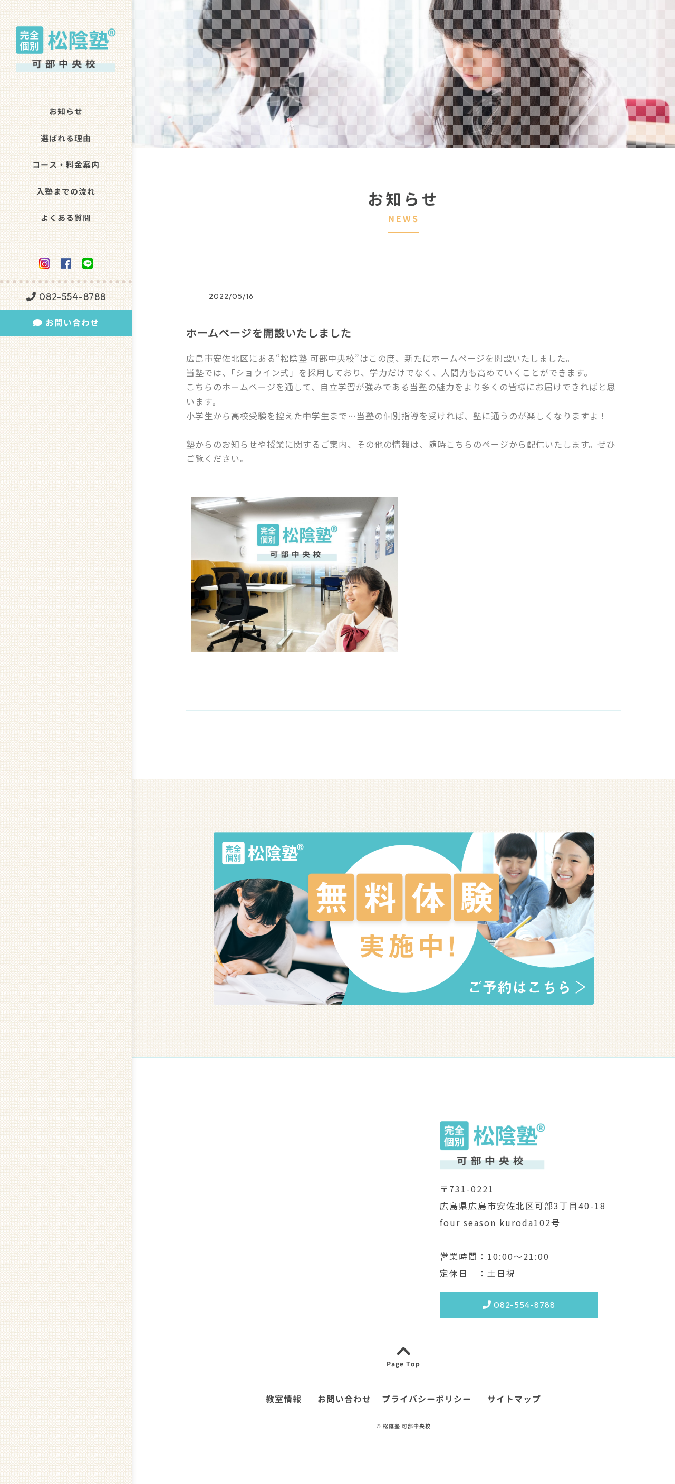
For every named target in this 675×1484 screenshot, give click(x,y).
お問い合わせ (71, 323)
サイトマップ (514, 1399)
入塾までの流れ (65, 191)
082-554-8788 (71, 297)
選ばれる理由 (66, 138)
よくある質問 (66, 218)
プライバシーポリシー (426, 1399)
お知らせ (66, 111)
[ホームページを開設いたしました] (294, 645)
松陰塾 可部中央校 (407, 1426)
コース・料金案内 (66, 164)
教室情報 (284, 1399)
